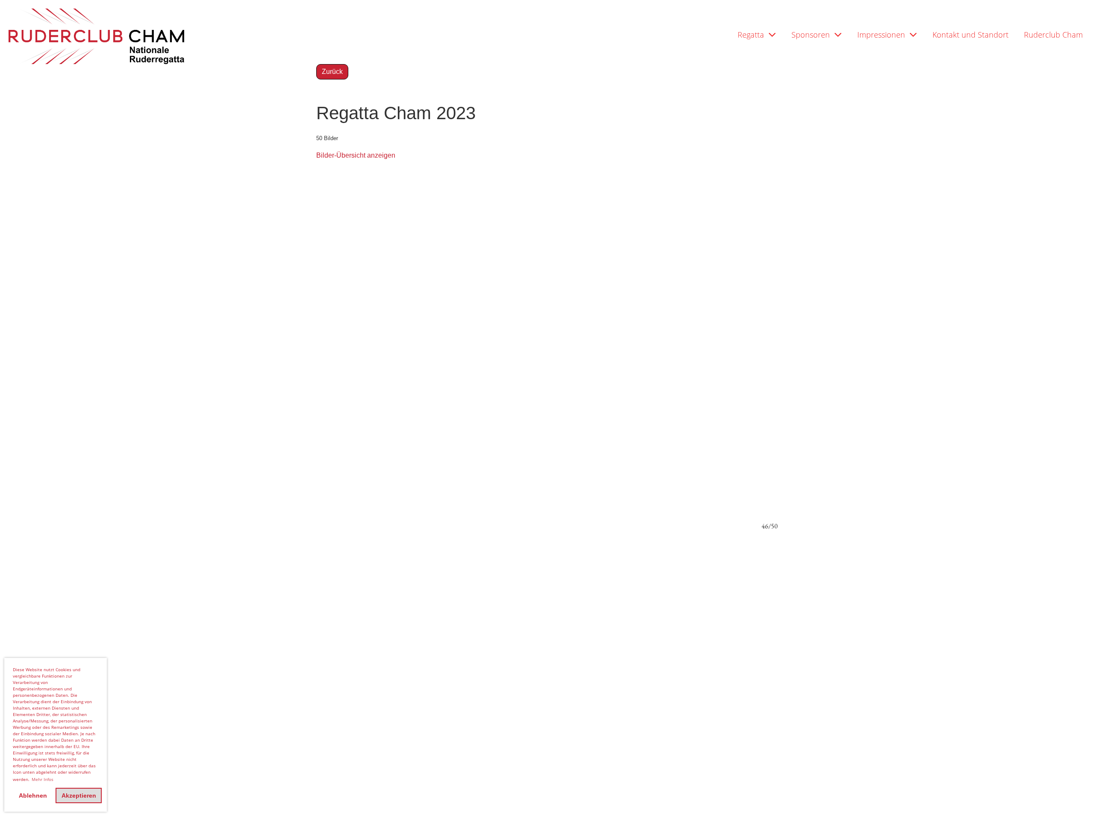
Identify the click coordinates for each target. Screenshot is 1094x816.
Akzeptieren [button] (79, 795)
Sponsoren (810, 34)
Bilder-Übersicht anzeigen (355, 155)
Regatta (751, 34)
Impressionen (881, 34)
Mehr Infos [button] (42, 779)
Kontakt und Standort (970, 34)
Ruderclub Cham (1053, 34)
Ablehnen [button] (33, 795)
